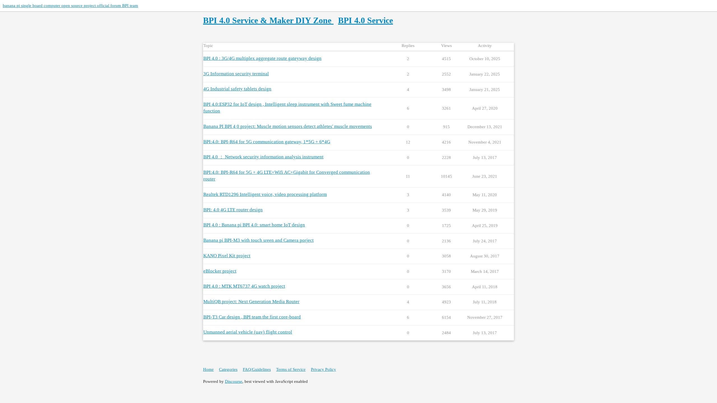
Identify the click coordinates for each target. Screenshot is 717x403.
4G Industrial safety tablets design (237, 89)
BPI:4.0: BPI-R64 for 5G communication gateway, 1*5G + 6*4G (266, 141)
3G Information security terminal (236, 73)
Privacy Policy (323, 369)
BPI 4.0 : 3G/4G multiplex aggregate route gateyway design (262, 58)
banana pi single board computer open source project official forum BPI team (70, 5)
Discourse (233, 381)
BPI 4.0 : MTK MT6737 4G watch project (244, 286)
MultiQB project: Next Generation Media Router (251, 301)
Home (208, 369)
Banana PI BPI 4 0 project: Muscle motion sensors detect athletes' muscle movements (287, 126)
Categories (228, 369)
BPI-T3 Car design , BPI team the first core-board (252, 317)
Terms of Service (291, 369)
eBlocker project (219, 271)
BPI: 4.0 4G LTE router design (233, 209)
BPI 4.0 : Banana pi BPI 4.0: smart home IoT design (254, 225)
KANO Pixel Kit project (226, 255)
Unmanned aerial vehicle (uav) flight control (247, 332)
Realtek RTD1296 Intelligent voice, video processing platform (265, 194)
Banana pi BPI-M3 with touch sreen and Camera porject (258, 240)
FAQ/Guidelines (257, 369)
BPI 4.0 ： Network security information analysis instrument (263, 157)
